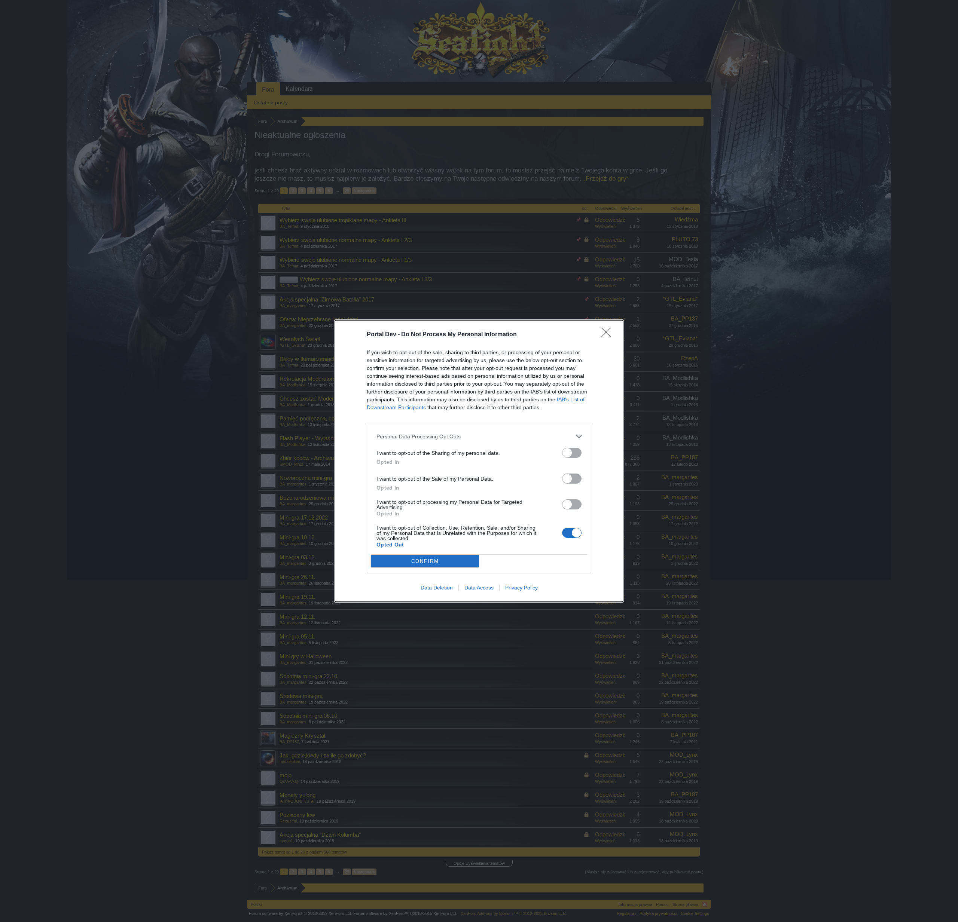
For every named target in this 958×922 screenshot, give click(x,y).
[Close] (608, 335)
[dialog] (479, 461)
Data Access (479, 588)
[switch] (572, 453)
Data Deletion (437, 588)
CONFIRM (425, 561)
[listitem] (479, 436)
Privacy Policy (521, 588)
